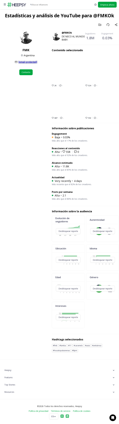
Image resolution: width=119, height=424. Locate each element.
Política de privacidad (38, 411)
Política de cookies (81, 411)
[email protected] (27, 62)
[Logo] (16, 5)
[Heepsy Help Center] (95, 4)
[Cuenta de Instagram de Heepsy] (62, 416)
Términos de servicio (60, 411)
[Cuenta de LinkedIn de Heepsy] (67, 416)
